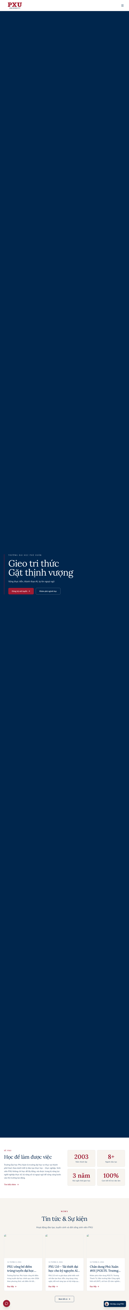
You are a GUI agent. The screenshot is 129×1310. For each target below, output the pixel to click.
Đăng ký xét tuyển (19, 591)
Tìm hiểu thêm (10, 1184)
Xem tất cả (63, 1299)
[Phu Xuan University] (14, 6)
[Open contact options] (6, 1303)
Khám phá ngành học (48, 591)
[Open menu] (122, 5)
